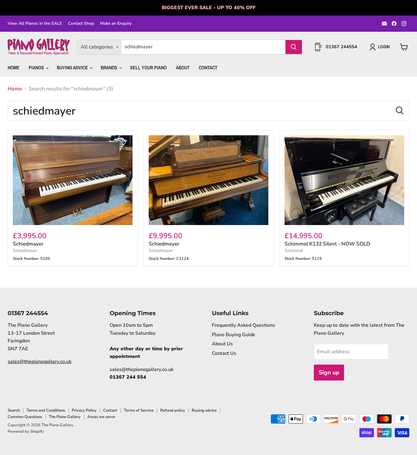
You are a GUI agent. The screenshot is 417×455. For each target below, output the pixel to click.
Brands (109, 67)
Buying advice (204, 410)
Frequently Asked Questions (243, 325)
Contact (208, 67)
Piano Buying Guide (233, 334)
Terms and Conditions (46, 410)
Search (14, 410)
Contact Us (224, 353)
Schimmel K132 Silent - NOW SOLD (327, 243)
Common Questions (25, 417)
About (183, 67)
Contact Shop (81, 23)
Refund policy (172, 410)
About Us (222, 343)
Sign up (329, 373)
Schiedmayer (28, 243)
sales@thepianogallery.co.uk (39, 361)
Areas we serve (101, 417)
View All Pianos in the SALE (35, 23)
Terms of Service (139, 410)
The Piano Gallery (65, 417)
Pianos (37, 67)
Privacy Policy (84, 410)
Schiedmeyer (25, 250)
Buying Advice (73, 67)
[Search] (293, 47)
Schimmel (294, 250)
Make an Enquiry (116, 23)
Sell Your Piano (148, 67)
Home (14, 67)
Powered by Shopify (26, 431)
